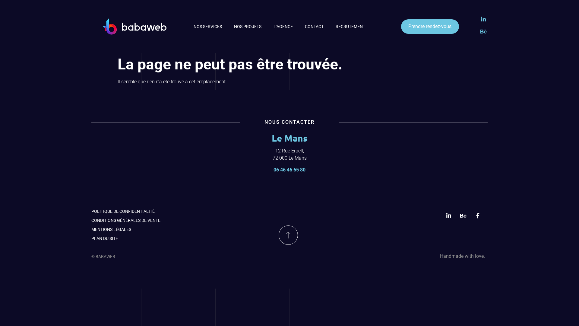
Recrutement (350, 26)
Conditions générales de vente (125, 220)
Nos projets (247, 26)
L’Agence (283, 26)
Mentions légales (111, 229)
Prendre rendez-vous (429, 26)
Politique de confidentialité (123, 211)
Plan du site (104, 238)
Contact (314, 26)
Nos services (208, 26)
